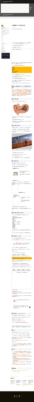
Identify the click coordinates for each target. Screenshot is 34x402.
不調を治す (2, 47)
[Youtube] (30, 9)
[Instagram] (31, 7)
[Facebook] (30, 7)
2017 (2, 41)
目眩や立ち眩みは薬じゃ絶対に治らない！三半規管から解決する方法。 (21, 370)
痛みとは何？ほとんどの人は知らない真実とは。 (13, 381)
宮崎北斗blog (2, 48)
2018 (2, 40)
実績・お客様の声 (3, 8)
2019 (2, 39)
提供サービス (2, 9)
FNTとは (2, 5)
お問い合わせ (2, 12)
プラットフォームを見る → (4, 57)
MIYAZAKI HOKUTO (8, 1)
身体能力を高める (3, 51)
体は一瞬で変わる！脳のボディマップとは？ (24, 381)
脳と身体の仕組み (3, 50)
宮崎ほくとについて (3, 4)
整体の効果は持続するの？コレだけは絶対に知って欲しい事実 (30, 381)
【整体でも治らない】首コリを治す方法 (5, 32)
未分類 (2, 49)
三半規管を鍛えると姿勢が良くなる (17, 371)
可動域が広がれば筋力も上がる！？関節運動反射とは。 (18, 381)
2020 (2, 38)
